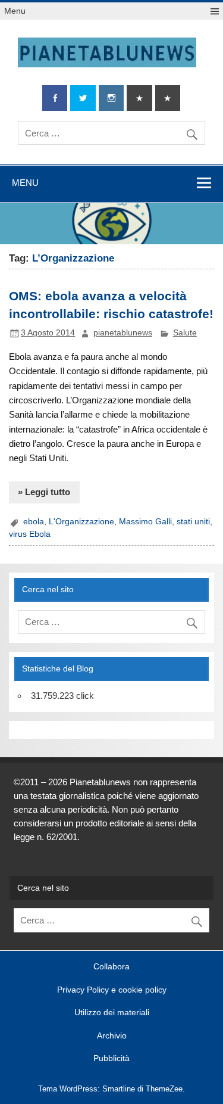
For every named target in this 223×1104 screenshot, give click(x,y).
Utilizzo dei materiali (111, 1013)
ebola (33, 521)
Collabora (111, 967)
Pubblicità (111, 1059)
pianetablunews (122, 332)
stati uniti (193, 521)
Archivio (112, 1036)
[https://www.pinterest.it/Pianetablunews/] (139, 98)
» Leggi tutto (44, 492)
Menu (15, 11)
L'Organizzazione (81, 521)
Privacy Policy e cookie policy (112, 990)
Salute (185, 332)
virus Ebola (30, 534)
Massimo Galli (145, 521)
